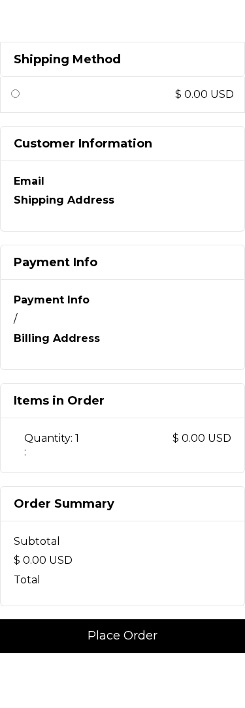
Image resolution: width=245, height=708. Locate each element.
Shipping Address (64, 200)
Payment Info (52, 300)
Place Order (122, 635)
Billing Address (57, 338)
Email (29, 181)
